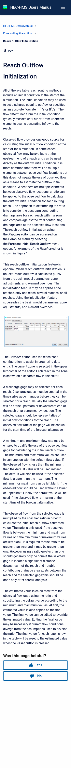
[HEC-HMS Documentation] (5, 7)
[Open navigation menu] (63, 7)
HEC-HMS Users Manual (31, 7)
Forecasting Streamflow (18, 33)
